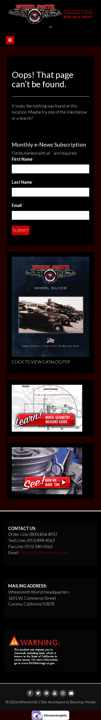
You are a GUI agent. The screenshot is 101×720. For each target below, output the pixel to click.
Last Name (23, 182)
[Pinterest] (46, 693)
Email (18, 205)
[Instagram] (62, 693)
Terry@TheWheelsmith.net (44, 552)
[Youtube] (54, 693)
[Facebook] (30, 693)
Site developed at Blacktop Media (68, 702)
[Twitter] (38, 693)
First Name (23, 159)
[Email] (71, 693)
